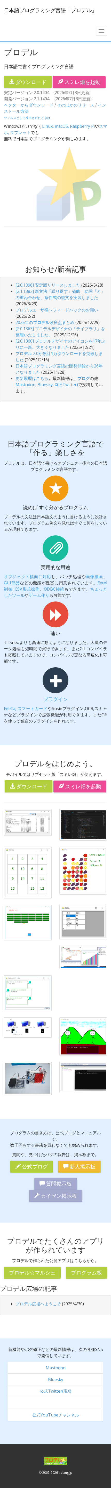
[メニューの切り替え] (101, 31)
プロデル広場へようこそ (38, 1304)
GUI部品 (12, 583)
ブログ (83, 378)
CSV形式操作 (27, 589)
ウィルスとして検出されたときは (27, 118)
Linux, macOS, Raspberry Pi (68, 126)
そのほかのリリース (75, 105)
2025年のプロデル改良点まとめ (44, 322)
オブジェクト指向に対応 (27, 576)
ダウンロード (30, 82)
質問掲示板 (58, 1183)
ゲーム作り (39, 595)
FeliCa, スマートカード (25, 708)
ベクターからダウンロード (28, 105)
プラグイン (55, 699)
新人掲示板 (82, 1166)
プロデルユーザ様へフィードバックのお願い (56, 310)
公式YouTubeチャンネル (55, 1415)
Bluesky (45, 384)
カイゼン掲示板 (58, 1195)
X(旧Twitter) (66, 384)
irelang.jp (65, 1472)
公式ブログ (34, 1166)
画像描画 (94, 576)
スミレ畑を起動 (81, 82)
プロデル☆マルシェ (32, 1272)
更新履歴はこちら (32, 378)
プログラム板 (86, 1272)
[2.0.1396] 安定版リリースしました (47, 285)
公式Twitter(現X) (55, 1391)
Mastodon (25, 384)
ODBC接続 (54, 589)
